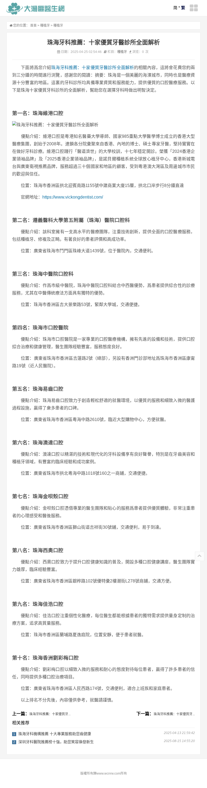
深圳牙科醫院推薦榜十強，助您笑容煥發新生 (56, 742)
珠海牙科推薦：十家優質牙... (50, 714)
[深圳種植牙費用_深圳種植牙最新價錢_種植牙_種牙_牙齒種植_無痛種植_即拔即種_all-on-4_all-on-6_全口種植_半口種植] (35, 9)
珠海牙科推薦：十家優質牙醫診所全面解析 (92, 67)
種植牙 (45, 25)
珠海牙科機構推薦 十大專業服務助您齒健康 (54, 734)
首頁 (33, 25)
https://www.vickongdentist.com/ (72, 197)
